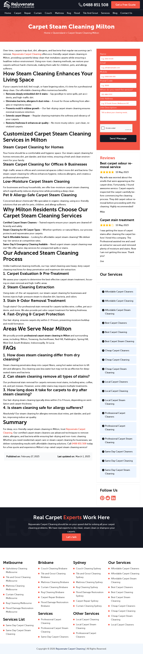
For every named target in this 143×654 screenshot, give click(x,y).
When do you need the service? (116, 89)
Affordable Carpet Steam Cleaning (118, 312)
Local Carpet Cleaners (116, 382)
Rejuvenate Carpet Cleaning (26, 54)
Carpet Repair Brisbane (53, 597)
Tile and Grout (90, 13)
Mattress (59, 13)
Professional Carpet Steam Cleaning (118, 441)
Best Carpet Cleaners (116, 323)
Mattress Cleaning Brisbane (55, 582)
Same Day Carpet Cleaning (119, 461)
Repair (27, 13)
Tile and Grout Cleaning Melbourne (18, 579)
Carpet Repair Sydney (87, 601)
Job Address (106, 98)
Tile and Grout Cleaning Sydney (88, 575)
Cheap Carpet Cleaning (117, 360)
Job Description (108, 107)
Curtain (38, 13)
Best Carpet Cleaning (116, 332)
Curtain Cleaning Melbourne (14, 596)
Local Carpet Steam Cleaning (115, 402)
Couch (48, 13)
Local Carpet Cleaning (116, 391)
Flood (77, 13)
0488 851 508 (95, 5)
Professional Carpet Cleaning (115, 428)
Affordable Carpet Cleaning (119, 301)
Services (105, 13)
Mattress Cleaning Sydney (89, 582)
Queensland (59, 33)
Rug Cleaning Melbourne (19, 603)
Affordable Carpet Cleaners (119, 291)
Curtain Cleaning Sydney (89, 606)
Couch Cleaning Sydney (88, 568)
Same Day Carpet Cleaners (119, 451)
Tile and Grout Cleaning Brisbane (53, 575)
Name (103, 54)
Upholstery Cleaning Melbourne (16, 570)
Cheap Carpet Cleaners (117, 350)
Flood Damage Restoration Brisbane (54, 604)
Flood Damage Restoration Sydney (89, 594)
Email (103, 63)
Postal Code (106, 81)
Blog (115, 13)
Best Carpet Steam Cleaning (119, 341)
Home (8, 13)
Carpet (17, 13)
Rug (69, 13)
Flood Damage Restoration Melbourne (19, 610)
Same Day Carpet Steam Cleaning (117, 472)
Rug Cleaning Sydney (87, 587)
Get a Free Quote (125, 4)
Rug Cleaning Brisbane (52, 592)
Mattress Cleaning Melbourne (15, 588)
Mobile (103, 72)
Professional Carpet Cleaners (115, 415)
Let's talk (71, 537)
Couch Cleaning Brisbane (54, 568)
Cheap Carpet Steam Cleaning (116, 371)
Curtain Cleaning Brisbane (54, 587)
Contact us (126, 13)
